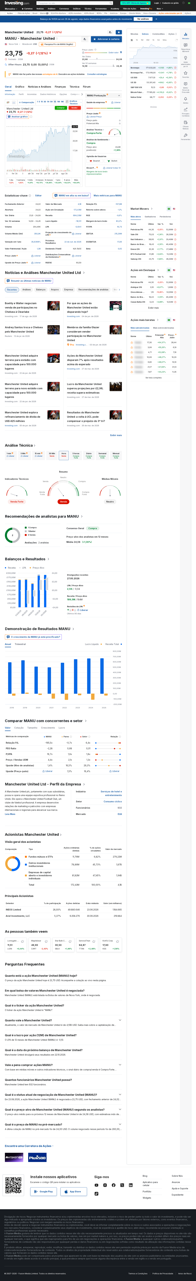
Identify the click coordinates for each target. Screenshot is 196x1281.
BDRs (99, 13)
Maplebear (36, 941)
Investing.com (73, 316)
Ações (10, 13)
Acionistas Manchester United (32, 834)
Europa (123, 13)
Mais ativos (136, 216)
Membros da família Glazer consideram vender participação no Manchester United (84, 334)
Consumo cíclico (113, 801)
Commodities (158, 34)
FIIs (105, 13)
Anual (8, 644)
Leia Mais (10, 814)
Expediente (177, 1194)
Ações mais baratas (143, 319)
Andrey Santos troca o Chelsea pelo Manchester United (24, 329)
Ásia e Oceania (149, 13)
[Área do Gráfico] (13, 102)
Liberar (49, 771)
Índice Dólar (136, 97)
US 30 (133, 82)
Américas (114, 13)
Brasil (35, 13)
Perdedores (165, 216)
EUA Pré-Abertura (58, 13)
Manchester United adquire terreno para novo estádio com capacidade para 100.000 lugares (23, 390)
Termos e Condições (137, 1273)
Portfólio (147, 1191)
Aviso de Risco (185, 1273)
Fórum (86, 86)
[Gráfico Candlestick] (8, 102)
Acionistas (32, 94)
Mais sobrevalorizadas (163, 328)
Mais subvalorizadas (140, 328)
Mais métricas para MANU (108, 195)
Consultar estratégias (97, 74)
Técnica (74, 86)
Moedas (134, 34)
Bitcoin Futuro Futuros (140, 92)
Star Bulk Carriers (62, 941)
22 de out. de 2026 (72, 242)
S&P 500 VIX (136, 87)
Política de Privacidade (163, 1273)
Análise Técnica (19, 445)
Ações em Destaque (143, 270)
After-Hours (15, 64)
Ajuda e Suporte (180, 1188)
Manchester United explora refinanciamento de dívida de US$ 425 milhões (22, 417)
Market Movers (140, 208)
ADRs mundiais (74, 13)
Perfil (21, 94)
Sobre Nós (177, 1176)
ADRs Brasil (89, 13)
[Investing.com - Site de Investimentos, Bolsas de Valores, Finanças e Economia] (17, 3)
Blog (145, 1176)
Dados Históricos (48, 94)
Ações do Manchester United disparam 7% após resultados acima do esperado (85, 360)
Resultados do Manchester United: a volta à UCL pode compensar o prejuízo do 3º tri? (86, 417)
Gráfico (19, 86)
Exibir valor (114, 52)
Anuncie (176, 1182)
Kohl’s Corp (108, 941)
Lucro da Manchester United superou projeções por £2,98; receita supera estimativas (85, 388)
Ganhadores (150, 216)
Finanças (60, 86)
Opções (63, 94)
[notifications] (183, 2)
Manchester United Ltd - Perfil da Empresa (43, 784)
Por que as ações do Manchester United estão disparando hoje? (82, 307)
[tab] (10, 455)
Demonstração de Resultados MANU (37, 629)
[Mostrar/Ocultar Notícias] (67, 101)
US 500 (134, 77)
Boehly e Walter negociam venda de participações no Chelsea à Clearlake (21, 307)
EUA (120, 814)
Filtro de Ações (129, 9)
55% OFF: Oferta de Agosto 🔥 (135, 3)
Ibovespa (135, 68)
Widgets (147, 1197)
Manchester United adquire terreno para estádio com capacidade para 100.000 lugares (21, 362)
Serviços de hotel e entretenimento (111, 793)
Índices (145, 34)
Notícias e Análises (39, 86)
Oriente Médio (135, 13)
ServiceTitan (84, 941)
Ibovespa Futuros (139, 72)
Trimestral (20, 644)
